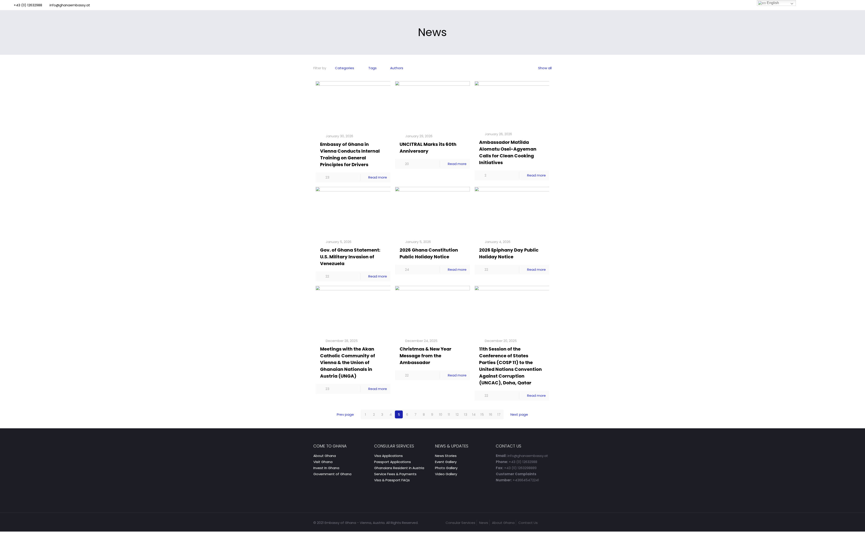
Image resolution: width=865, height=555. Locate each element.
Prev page (345, 414)
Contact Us (528, 522)
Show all (545, 68)
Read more (377, 177)
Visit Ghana (322, 461)
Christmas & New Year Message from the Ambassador (425, 356)
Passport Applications (392, 461)
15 (482, 414)
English (772, 3)
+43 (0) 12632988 (28, 5)
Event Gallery (446, 461)
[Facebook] (848, 5)
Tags (372, 68)
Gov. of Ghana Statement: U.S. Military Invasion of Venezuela (350, 257)
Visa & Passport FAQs (392, 480)
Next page (519, 414)
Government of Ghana (332, 474)
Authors (396, 68)
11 (449, 414)
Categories (344, 68)
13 (465, 414)
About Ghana (324, 455)
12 (457, 414)
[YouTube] (854, 5)
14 (474, 414)
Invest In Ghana (326, 468)
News (483, 522)
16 (490, 414)
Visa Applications (388, 455)
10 (440, 414)
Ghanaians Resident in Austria (399, 468)
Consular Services (460, 522)
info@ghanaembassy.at (70, 5)
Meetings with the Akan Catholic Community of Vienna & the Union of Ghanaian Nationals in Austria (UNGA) (347, 362)
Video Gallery (446, 474)
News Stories (446, 455)
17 (499, 414)
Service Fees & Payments (395, 474)
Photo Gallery (446, 468)
